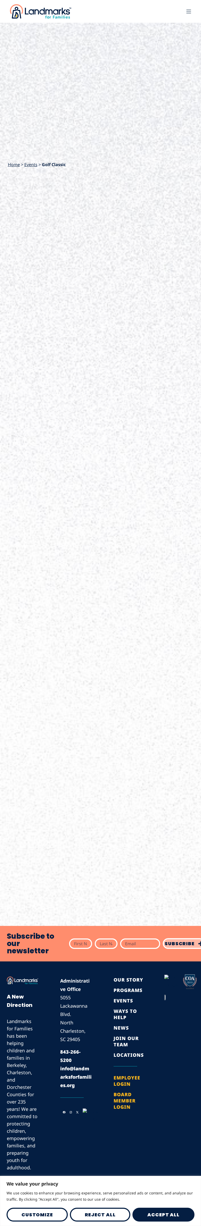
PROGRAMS (128, 990)
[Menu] (188, 11)
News (121, 1028)
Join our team (126, 1041)
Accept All (163, 1214)
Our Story (128, 980)
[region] (100, 1201)
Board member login (124, 1100)
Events (30, 164)
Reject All (100, 1214)
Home (14, 164)
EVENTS (123, 1000)
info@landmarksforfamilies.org (76, 1076)
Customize (37, 1214)
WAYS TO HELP (125, 1014)
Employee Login (127, 1081)
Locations (128, 1055)
